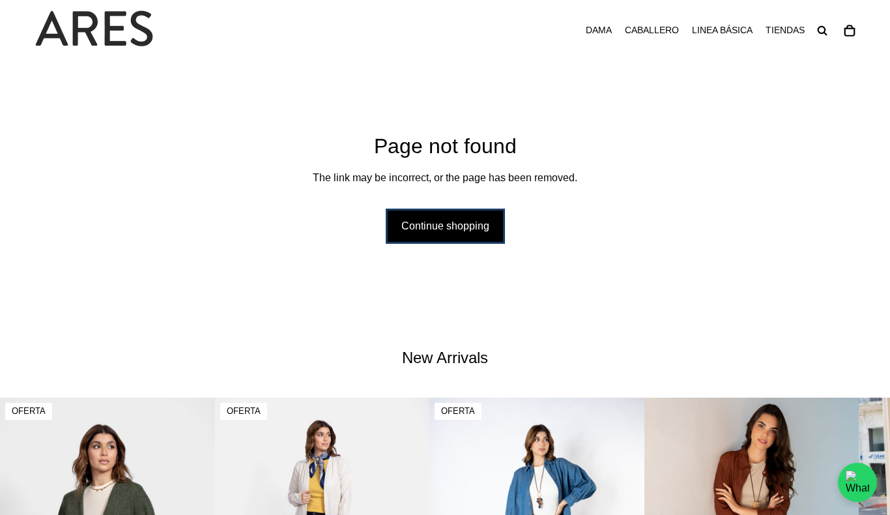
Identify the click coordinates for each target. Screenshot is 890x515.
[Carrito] (849, 30)
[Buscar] (822, 30)
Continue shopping (445, 225)
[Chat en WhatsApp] (857, 482)
